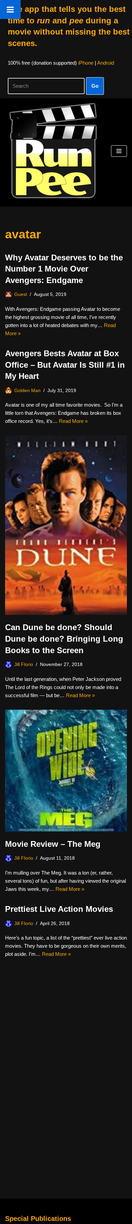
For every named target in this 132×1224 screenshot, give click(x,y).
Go (94, 86)
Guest (20, 294)
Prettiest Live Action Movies (59, 909)
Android (105, 63)
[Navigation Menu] (119, 151)
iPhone (85, 63)
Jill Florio (23, 664)
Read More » (73, 421)
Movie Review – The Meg (53, 844)
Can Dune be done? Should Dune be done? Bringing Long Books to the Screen (64, 638)
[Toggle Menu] (10, 9)
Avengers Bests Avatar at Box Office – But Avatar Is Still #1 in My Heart (65, 365)
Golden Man (27, 390)
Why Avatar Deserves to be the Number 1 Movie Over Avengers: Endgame (64, 269)
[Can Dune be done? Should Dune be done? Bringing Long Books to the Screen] (66, 525)
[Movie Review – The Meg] (66, 771)
